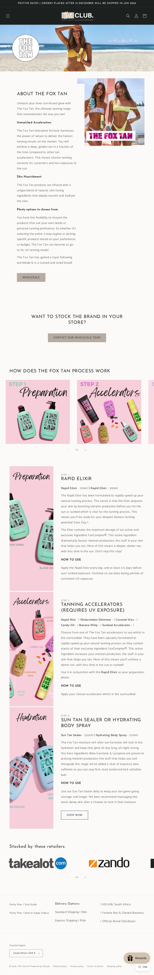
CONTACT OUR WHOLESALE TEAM (77, 337)
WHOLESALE (31, 277)
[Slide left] (69, 450)
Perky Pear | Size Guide (23, 904)
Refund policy (60, 966)
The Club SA (24, 966)
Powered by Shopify (40, 966)
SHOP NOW (74, 815)
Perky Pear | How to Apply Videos (29, 913)
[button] (8, 16)
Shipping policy (114, 966)
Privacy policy (77, 966)
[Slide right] (85, 450)
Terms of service (95, 966)
